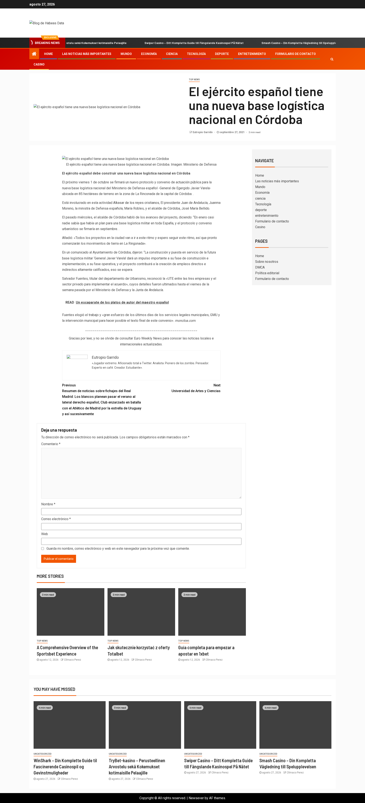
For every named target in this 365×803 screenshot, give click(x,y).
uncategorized (43, 754)
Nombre (48, 504)
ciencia (172, 54)
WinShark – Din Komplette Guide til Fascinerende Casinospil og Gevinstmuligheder (65, 767)
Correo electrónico (56, 519)
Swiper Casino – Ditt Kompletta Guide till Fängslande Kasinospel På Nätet (177, 43)
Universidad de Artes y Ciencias (196, 388)
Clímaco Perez (72, 659)
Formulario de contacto (295, 54)
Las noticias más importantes (86, 54)
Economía (149, 54)
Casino (39, 64)
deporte (222, 54)
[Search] (332, 59)
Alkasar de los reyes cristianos (136, 203)
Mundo (126, 54)
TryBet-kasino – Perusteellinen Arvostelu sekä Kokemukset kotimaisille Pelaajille (137, 767)
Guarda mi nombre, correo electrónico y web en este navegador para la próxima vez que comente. (118, 549)
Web (44, 534)
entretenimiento (252, 54)
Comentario (50, 444)
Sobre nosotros (266, 262)
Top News (194, 79)
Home (48, 54)
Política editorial (267, 273)
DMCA (260, 267)
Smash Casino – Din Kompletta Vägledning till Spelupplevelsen (287, 43)
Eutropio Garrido (203, 132)
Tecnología (196, 54)
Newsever (196, 798)
